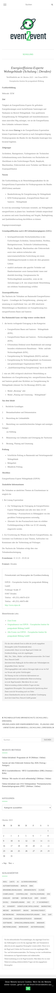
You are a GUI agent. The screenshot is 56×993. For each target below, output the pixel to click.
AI (18, 881)
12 (26, 841)
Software (7, 922)
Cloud (41, 890)
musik (26, 910)
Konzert (11, 906)
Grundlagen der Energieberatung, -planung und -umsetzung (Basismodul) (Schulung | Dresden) (28, 726)
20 (34, 846)
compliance (8, 894)
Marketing (46, 906)
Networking (8, 914)
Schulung (28, 54)
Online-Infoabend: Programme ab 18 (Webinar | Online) (23, 758)
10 (12, 841)
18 (19, 846)
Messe (6, 910)
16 (4, 846)
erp (36, 898)
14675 (12, 881)
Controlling (22, 894)
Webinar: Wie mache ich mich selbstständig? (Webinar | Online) (26, 779)
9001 (5, 881)
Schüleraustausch (23, 918)
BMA (31, 886)
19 (26, 846)
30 (4, 856)
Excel (5, 902)
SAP (50, 914)
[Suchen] (52, 5)
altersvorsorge (29, 881)
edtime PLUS (26, 898)
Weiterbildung (9, 927)
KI (4, 906)
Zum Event (11, 621)
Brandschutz (30, 890)
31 (12, 856)
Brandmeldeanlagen (12, 890)
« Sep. (4, 863)
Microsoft (16, 910)
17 (12, 846)
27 (34, 851)
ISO (28, 902)
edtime (16, 898)
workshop (23, 927)
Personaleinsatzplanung (28, 914)
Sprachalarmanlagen (24, 922)
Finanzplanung (17, 902)
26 (26, 851)
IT (33, 902)
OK (28, 988)
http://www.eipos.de (12, 605)
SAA (44, 914)
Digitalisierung (37, 894)
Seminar (37, 918)
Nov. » (11, 863)
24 (12, 851)
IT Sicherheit (43, 902)
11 (19, 841)
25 (19, 851)
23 (4, 851)
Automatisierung (10, 886)
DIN (48, 894)
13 (34, 841)
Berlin (24, 886)
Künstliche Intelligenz (28, 906)
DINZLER (6, 898)
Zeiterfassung (37, 927)
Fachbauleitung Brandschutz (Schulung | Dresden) (25, 719)
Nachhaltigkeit (38, 910)
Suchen (47, 740)
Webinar (40, 922)
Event (43, 898)
